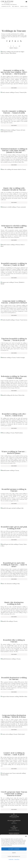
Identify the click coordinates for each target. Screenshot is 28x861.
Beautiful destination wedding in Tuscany (14, 678)
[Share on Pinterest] (12, 41)
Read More (14, 87)
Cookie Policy (11, 859)
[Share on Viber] (21, 41)
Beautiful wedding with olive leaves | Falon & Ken (14, 415)
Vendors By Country (6, 6)
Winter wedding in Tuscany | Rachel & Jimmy (14, 452)
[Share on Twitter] (9, 41)
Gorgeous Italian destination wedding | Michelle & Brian (14, 716)
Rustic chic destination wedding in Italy (14, 603)
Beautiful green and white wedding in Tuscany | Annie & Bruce (14, 565)
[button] (26, 836)
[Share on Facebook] (7, 41)
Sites (14, 826)
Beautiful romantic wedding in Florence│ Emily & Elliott (14, 264)
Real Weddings (15, 6)
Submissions (14, 823)
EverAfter (14, 828)
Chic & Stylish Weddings (14, 830)
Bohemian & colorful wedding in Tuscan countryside (14, 226)
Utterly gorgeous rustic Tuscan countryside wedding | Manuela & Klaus (14, 793)
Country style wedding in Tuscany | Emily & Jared (14, 754)
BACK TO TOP (14, 815)
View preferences (14, 856)
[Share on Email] (15, 41)
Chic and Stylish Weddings (14, 820)
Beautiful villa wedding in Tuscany (14, 641)
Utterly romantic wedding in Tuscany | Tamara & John (14, 112)
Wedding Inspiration (14, 833)
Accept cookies (14, 849)
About (14, 821)
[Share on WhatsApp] (18, 41)
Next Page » (14, 48)
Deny (14, 852)
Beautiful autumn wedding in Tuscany (14, 490)
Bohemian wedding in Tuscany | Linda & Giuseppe (14, 377)
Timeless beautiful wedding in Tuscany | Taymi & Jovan (14, 339)
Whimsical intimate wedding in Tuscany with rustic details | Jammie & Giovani (14, 150)
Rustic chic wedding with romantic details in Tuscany (14, 189)
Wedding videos (23, 6)
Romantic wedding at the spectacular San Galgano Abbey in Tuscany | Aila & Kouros (14, 72)
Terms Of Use (16, 859)
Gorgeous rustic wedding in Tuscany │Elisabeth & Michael (14, 302)
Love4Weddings (13, 827)
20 (19, 46)
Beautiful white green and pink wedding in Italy (14, 528)
